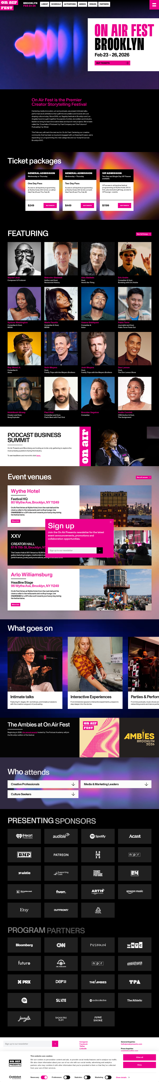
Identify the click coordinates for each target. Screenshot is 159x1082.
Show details (121, 1077)
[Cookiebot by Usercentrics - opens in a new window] (15, 1077)
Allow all (139, 1057)
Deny (139, 1065)
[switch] (67, 1077)
